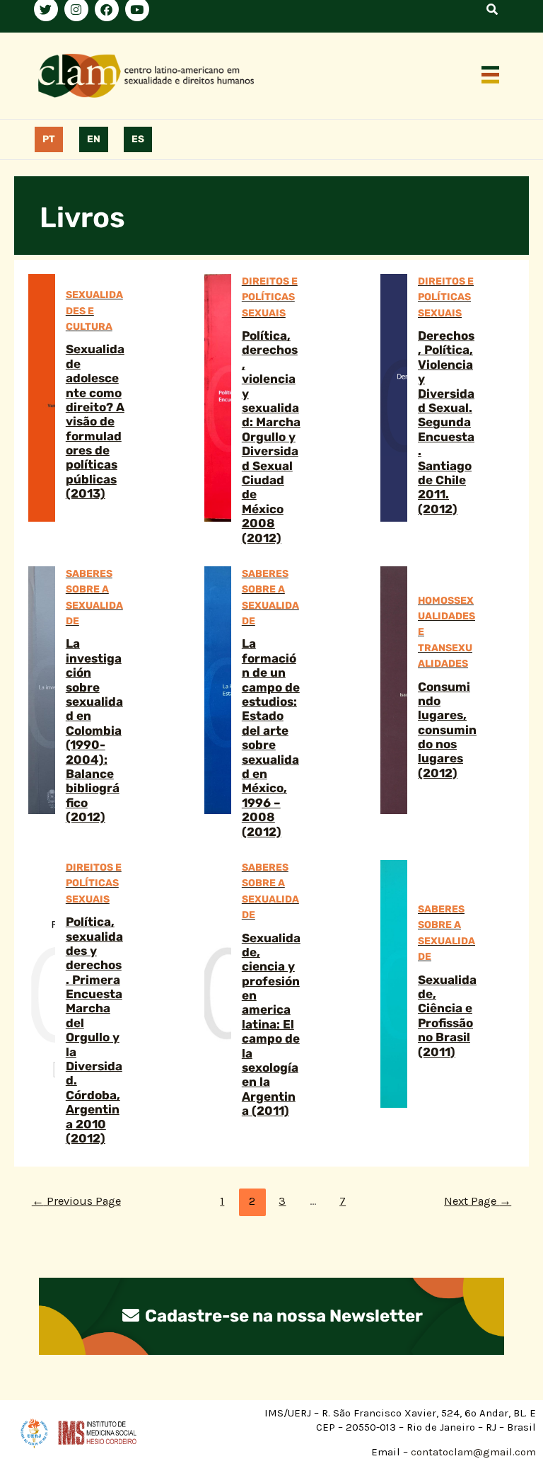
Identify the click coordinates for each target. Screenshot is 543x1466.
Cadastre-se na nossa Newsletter (282, 1316)
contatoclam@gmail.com (472, 1451)
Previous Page (76, 1201)
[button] (491, 75)
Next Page (477, 1201)
